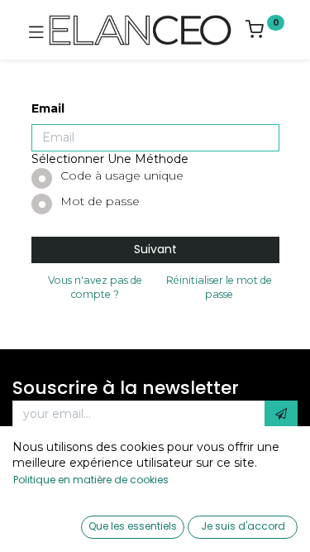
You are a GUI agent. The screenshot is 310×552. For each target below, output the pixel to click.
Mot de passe (100, 201)
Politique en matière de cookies (91, 480)
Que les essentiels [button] (132, 526)
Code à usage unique (122, 175)
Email (47, 108)
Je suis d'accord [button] (243, 526)
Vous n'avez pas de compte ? (95, 287)
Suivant (155, 249)
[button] (281, 415)
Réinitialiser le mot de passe (219, 287)
